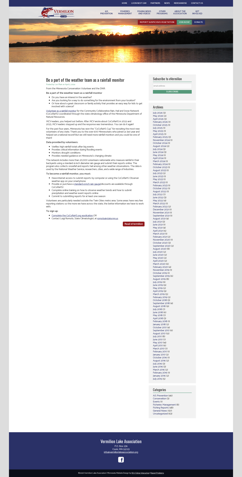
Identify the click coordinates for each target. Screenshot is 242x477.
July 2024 (157, 149)
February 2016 (160, 373)
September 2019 (161, 276)
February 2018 (160, 321)
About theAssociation (180, 12)
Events (156, 402)
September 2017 (161, 330)
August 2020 (159, 249)
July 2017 (157, 336)
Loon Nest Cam (138, 3)
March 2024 (159, 161)
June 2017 (158, 339)
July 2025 (158, 128)
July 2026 (158, 113)
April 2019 (158, 291)
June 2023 (158, 176)
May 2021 (157, 228)
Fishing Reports (161, 408)
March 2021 (159, 234)
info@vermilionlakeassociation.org (121, 452)
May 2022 (158, 201)
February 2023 (160, 185)
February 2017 (160, 352)
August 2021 (159, 219)
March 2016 (159, 370)
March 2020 (159, 264)
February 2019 (160, 297)
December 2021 (161, 210)
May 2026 (158, 116)
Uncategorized (160, 414)
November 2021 (161, 213)
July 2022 (157, 194)
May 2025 (158, 131)
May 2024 (158, 155)
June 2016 (158, 367)
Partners (155, 3)
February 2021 (160, 237)
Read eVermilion (134, 224)
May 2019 (158, 288)
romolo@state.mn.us (107, 218)
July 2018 (157, 309)
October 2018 (160, 300)
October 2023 (160, 167)
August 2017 (159, 333)
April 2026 (158, 119)
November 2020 (161, 240)
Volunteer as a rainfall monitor (61, 111)
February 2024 (160, 164)
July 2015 (157, 379)
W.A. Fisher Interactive (140, 473)
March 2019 (159, 294)
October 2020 (160, 243)
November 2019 (161, 270)
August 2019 (159, 279)
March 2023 (159, 182)
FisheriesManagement (125, 12)
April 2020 (158, 261)
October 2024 (160, 143)
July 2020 (158, 252)
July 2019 (157, 282)
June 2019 (158, 285)
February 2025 (160, 137)
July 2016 (157, 364)
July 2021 (157, 222)
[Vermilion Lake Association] (56, 12)
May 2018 (158, 315)
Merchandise (180, 3)
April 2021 (158, 231)
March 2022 (159, 203)
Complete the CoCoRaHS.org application (72, 216)
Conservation (159, 399)
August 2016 (159, 361)
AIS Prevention (160, 396)
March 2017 (158, 349)
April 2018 (158, 318)
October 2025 (160, 125)
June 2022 (158, 197)
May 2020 (158, 258)
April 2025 (158, 134)
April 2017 (158, 346)
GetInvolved (197, 12)
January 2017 (159, 355)
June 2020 (158, 255)
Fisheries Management (164, 405)
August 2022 (159, 191)
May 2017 (157, 343)
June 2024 (158, 152)
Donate (198, 22)
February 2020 (160, 267)
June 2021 (158, 225)
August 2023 (159, 170)
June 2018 (158, 312)
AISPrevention (106, 12)
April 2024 (158, 158)
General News (160, 411)
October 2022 (160, 188)
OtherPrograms (162, 12)
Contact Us (197, 3)
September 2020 (161, 246)
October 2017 (160, 327)
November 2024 (161, 140)
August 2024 (159, 146)
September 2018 (161, 303)
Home (124, 3)
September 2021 (161, 216)
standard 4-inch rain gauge (87, 184)
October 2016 (160, 358)
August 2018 (159, 306)
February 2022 (160, 207)
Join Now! (184, 22)
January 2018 (159, 324)
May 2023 (158, 179)
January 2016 (159, 376)
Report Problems (157, 473)
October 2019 (160, 273)
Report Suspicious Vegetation (157, 22)
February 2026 (160, 122)
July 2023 (157, 173)
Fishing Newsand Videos (144, 12)
